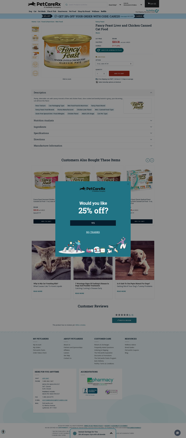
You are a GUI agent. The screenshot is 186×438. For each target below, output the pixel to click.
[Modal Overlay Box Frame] (93, 219)
